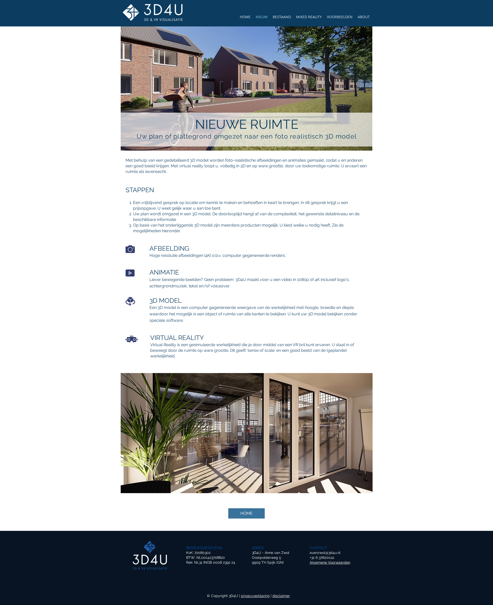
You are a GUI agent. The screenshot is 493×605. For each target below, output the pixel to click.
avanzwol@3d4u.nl (325, 553)
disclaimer (281, 596)
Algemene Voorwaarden (330, 562)
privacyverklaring (255, 596)
